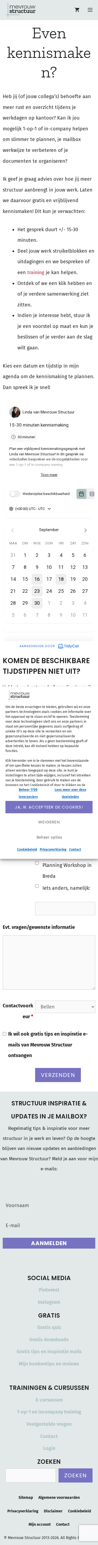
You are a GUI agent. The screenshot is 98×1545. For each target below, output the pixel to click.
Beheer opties (49, 837)
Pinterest (49, 1290)
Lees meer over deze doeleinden (70, 793)
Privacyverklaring (53, 850)
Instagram (49, 1302)
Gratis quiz (49, 1327)
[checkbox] (37, 863)
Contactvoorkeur (18, 1011)
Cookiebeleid (27, 850)
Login (49, 1448)
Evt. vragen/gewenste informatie (39, 927)
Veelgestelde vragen (49, 1424)
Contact (75, 850)
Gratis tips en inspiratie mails (49, 1352)
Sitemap (26, 1497)
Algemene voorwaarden (59, 1497)
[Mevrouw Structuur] (20, 10)
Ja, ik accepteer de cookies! (49, 807)
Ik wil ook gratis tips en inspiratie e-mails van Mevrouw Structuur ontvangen (48, 1044)
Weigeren (49, 822)
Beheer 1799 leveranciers (28, 793)
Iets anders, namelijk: (66, 888)
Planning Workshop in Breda (67, 870)
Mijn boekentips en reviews (49, 1364)
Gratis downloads (49, 1340)
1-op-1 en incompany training (49, 1412)
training (35, 272)
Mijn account (40, 1524)
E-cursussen (49, 1400)
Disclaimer (53, 1511)
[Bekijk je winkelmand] (77, 10)
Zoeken (75, 1475)
